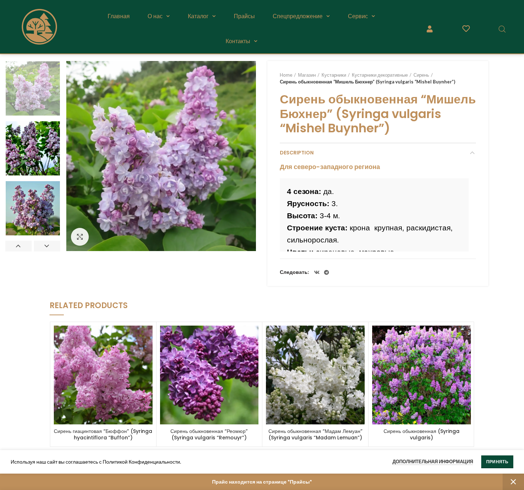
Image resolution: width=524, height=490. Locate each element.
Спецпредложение (298, 16)
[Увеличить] (80, 237)
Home (286, 75)
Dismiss (513, 482)
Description (297, 152)
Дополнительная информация (432, 461)
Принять (497, 461)
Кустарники (334, 75)
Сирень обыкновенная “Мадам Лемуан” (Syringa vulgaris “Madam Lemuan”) (315, 434)
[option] (32, 88)
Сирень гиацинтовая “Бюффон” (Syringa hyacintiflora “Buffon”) (103, 434)
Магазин (307, 75)
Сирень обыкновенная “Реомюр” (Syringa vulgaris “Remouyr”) (209, 434)
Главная (119, 16)
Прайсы (244, 16)
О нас (155, 16)
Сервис (358, 16)
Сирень (421, 75)
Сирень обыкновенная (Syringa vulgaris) (421, 434)
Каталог (198, 16)
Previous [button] (18, 246)
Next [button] (47, 246)
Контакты (238, 41)
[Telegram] (326, 272)
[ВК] (317, 272)
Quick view (147, 337)
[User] (430, 29)
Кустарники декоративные (380, 75)
